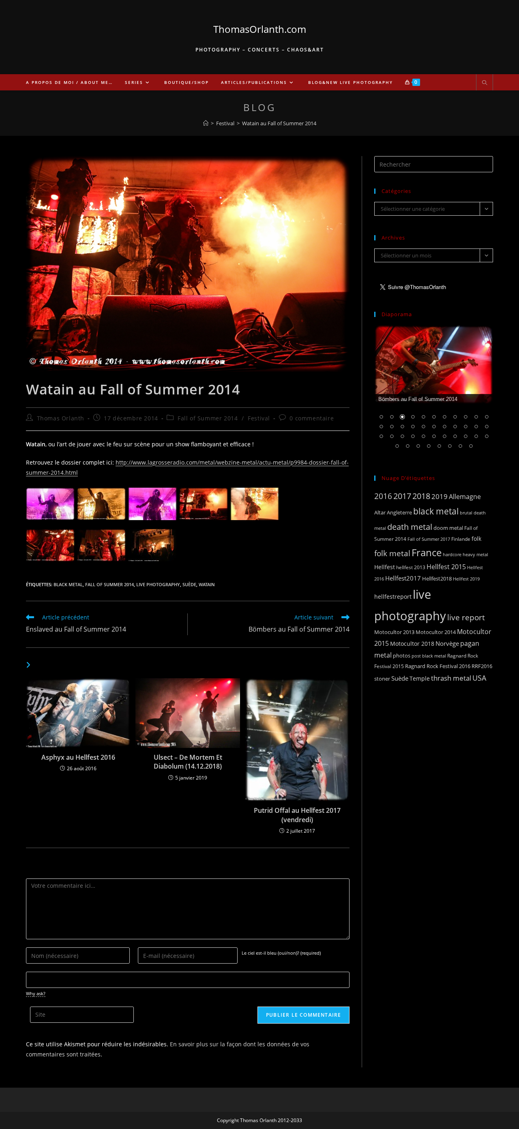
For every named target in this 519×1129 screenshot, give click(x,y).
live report (466, 617)
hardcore (452, 554)
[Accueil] (205, 123)
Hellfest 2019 (466, 579)
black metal (68, 584)
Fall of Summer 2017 (428, 539)
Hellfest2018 (437, 578)
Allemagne (465, 496)
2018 (421, 496)
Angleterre (399, 512)
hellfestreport (393, 596)
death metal (409, 526)
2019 (439, 496)
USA (479, 678)
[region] (433, 392)
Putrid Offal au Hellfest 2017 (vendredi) (297, 815)
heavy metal (475, 554)
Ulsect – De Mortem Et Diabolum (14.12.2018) (188, 762)
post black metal (429, 656)
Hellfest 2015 (446, 566)
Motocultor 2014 (436, 632)
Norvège (447, 643)
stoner (382, 678)
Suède (189, 584)
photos (401, 655)
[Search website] (484, 83)
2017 (402, 496)
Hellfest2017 (403, 578)
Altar (380, 512)
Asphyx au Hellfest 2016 (78, 757)
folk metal (392, 553)
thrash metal (451, 678)
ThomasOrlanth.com (259, 29)
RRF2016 (482, 666)
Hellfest (384, 567)
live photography (158, 584)
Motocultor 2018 (412, 643)
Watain (207, 584)
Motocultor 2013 (394, 632)
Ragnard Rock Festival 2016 (437, 666)
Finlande (460, 539)
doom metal (448, 527)
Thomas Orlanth (60, 418)
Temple (420, 678)
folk (476, 538)
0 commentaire (312, 418)
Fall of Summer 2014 (208, 418)
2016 (383, 496)
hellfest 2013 (410, 567)
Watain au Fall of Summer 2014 (279, 123)
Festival (259, 418)
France (427, 552)
